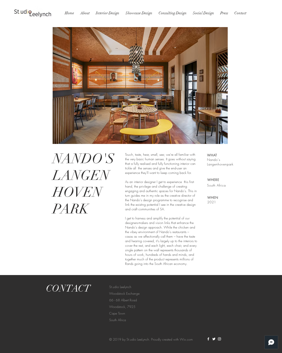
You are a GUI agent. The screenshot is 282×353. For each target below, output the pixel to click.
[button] (140, 85)
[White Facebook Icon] (208, 339)
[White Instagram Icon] (219, 339)
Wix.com (186, 339)
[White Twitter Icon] (214, 339)
